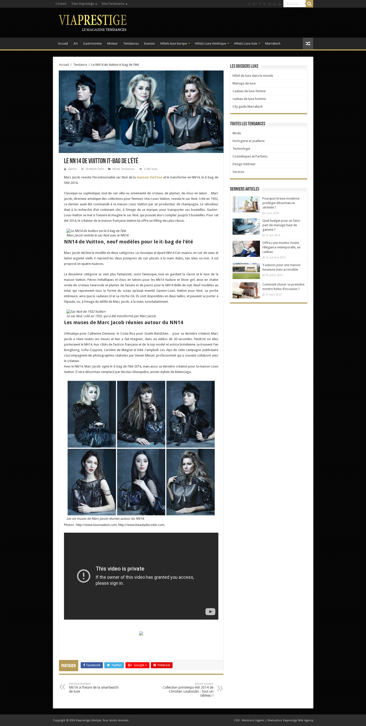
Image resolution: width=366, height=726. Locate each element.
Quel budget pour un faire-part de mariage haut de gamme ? (281, 225)
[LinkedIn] (275, 4)
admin (72, 169)
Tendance (80, 65)
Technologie (241, 148)
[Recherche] (309, 3)
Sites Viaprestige (82, 3)
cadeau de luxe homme (249, 99)
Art (75, 43)
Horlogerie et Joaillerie (249, 141)
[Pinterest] (270, 4)
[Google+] (254, 4)
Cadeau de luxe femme (249, 91)
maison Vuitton (149, 177)
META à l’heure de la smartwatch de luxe (94, 687)
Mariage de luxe (244, 83)
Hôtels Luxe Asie (245, 43)
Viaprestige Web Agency (298, 720)
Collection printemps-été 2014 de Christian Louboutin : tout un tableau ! (188, 689)
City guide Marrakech (248, 106)
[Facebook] (259, 4)
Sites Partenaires (112, 3)
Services (238, 172)
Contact (61, 3)
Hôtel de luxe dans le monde (253, 75)
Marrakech (272, 43)
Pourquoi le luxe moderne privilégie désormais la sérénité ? (281, 203)
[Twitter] (264, 4)
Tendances (131, 43)
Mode (116, 169)
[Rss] (249, 4)
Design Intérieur (244, 164)
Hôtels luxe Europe (173, 43)
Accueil (63, 43)
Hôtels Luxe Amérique (210, 43)
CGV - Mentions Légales (249, 720)
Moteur (112, 43)
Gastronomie (92, 43)
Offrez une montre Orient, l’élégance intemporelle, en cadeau (281, 247)
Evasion (149, 43)
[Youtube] (280, 4)
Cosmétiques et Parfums (250, 156)
